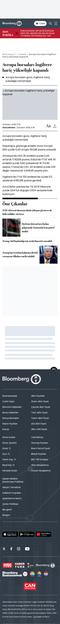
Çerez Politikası (10, 504)
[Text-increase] (48, 126)
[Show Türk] (39, 574)
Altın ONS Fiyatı (39, 429)
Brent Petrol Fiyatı (40, 448)
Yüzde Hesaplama (41, 470)
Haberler (22, 54)
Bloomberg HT (9, 54)
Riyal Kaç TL (8, 465)
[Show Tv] (32, 574)
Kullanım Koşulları (11, 492)
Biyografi (7, 509)
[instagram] (18, 549)
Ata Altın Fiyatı (38, 423)
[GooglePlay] (26, 534)
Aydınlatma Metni (11, 498)
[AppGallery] (43, 534)
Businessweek (9, 395)
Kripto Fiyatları (9, 423)
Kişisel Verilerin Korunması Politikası (12, 480)
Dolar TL (6, 448)
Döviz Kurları (8, 437)
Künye (5, 429)
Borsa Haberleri (10, 412)
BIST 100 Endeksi (39, 459)
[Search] (50, 23)
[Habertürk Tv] (20, 565)
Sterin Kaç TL (9, 459)
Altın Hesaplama (40, 465)
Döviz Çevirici (9, 442)
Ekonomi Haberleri (12, 407)
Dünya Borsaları (10, 418)
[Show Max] (46, 574)
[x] (4, 549)
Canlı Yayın (8, 401)
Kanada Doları (9, 470)
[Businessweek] (14, 574)
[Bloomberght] (12, 23)
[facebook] (11, 549)
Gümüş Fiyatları (39, 442)
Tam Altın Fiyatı (39, 412)
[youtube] (27, 549)
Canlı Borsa (37, 437)
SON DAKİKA (7, 33)
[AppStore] (10, 534)
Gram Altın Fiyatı (40, 401)
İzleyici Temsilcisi (11, 487)
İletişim (6, 515)
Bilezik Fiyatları (38, 453)
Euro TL (6, 453)
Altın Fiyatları (38, 395)
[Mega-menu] (56, 23)
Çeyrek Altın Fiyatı (40, 407)
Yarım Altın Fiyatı (40, 418)
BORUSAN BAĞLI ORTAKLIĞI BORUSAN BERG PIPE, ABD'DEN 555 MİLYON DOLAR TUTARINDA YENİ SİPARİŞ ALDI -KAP (37, 33)
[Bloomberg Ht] (45, 565)
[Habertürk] (7, 565)
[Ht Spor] (30, 565)
